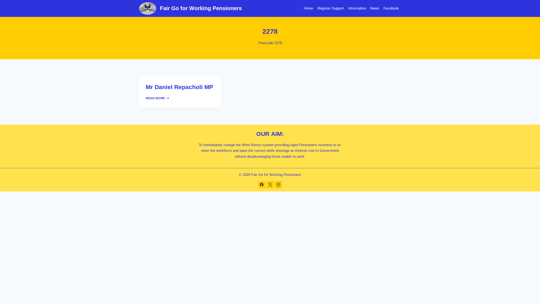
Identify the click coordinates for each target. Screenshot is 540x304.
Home (308, 8)
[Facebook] (261, 184)
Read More (157, 98)
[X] (270, 184)
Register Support (330, 8)
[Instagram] (278, 184)
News (374, 8)
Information (357, 8)
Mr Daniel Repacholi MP (179, 87)
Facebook (391, 8)
